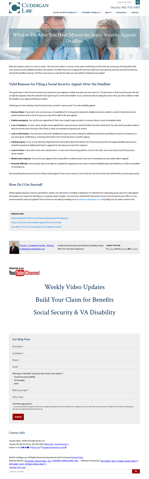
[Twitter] (23, 447)
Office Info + (49, 444)
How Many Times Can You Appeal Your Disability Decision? (36, 227)
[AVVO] (35, 447)
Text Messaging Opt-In (22, 404)
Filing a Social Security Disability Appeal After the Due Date (36, 222)
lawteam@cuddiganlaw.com (89, 199)
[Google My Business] (53, 447)
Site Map (13, 467)
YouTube (134, 249)
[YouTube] (28, 447)
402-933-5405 (130, 7)
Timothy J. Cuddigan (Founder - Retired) (36, 245)
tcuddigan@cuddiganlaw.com (32, 249)
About (108, 12)
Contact (135, 12)
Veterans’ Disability (91, 12)
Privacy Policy (77, 457)
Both (16, 383)
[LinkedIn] (26, 447)
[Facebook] (21, 447)
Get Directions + (62, 444)
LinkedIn (124, 249)
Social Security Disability (65, 12)
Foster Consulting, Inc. (65, 461)
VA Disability (19, 380)
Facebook (111, 249)
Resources (121, 12)
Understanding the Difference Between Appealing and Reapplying (39, 218)
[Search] (137, 2)
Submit (18, 417)
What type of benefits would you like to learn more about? (37, 373)
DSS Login (21, 467)
